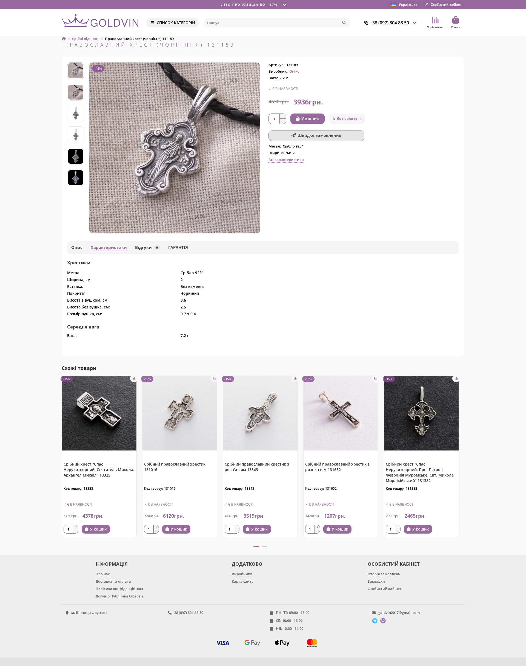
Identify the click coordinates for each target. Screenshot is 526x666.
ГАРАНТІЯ (178, 247)
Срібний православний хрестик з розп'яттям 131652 (337, 466)
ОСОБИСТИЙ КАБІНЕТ (394, 564)
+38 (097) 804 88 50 (389, 23)
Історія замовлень (384, 573)
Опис (76, 247)
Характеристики (109, 247)
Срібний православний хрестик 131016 (174, 466)
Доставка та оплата (113, 581)
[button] (76, 63)
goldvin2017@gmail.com (399, 612)
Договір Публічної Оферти (119, 596)
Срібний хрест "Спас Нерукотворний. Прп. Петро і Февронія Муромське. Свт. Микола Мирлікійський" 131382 (420, 472)
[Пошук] (344, 22)
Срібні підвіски (85, 38)
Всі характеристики (286, 159)
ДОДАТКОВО (247, 564)
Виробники (242, 573)
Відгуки (146, 247)
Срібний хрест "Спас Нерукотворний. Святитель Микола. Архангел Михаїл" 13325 (99, 469)
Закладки (376, 581)
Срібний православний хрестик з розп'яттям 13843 (257, 466)
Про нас (103, 573)
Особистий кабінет (385, 588)
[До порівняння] (134, 378)
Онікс (294, 71)
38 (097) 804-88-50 (188, 612)
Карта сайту (242, 581)
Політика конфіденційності (120, 588)
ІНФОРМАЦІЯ (112, 564)
